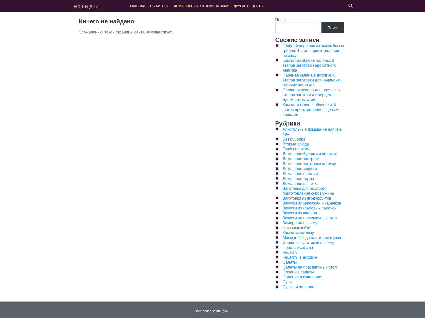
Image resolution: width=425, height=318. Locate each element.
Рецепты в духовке (300, 257)
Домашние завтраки (301, 158)
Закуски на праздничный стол (310, 218)
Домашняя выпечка (301, 183)
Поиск (280, 19)
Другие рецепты (249, 5)
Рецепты (291, 252)
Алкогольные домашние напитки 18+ (312, 131)
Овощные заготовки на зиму (308, 242)
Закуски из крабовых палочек (309, 208)
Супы (288, 282)
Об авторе (159, 5)
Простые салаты (298, 247)
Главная (137, 5)
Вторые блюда (296, 144)
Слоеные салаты (298, 272)
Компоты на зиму (298, 232)
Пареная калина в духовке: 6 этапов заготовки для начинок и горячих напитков (311, 80)
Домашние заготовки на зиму (201, 5)
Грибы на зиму (296, 149)
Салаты (290, 262)
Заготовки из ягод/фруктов (307, 198)
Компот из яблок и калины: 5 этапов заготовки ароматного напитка (309, 65)
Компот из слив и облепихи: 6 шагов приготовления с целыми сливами (312, 109)
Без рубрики (294, 139)
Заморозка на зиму (300, 222)
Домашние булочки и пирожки (310, 154)
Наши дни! (87, 6)
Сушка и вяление (298, 286)
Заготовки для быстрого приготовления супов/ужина (308, 190)
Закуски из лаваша (300, 213)
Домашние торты (298, 178)
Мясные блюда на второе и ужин (312, 237)
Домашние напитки (300, 173)
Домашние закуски (300, 168)
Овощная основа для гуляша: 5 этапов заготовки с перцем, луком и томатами (311, 94)
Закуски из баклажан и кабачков (312, 203)
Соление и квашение (302, 277)
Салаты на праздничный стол (310, 267)
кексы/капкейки (296, 227)
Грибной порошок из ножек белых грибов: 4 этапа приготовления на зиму (313, 50)
